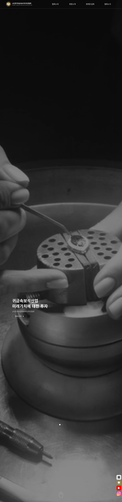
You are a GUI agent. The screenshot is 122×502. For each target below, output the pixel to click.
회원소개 (72, 4)
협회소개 (55, 4)
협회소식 (107, 4)
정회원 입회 (90, 4)
